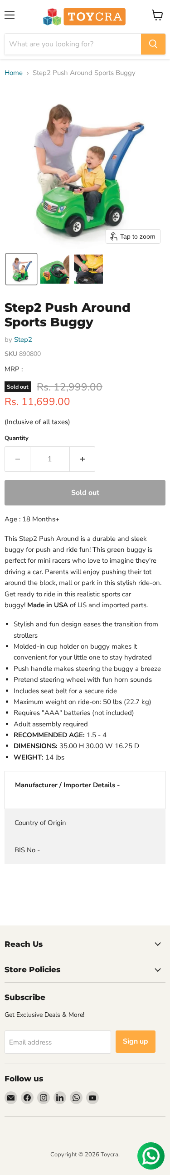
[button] (21, 269)
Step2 (23, 339)
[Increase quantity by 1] (82, 459)
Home (14, 73)
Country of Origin (40, 822)
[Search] (153, 44)
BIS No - (27, 850)
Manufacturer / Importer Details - (67, 785)
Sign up (135, 1041)
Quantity (17, 438)
